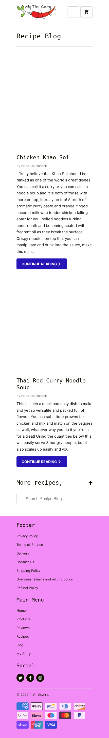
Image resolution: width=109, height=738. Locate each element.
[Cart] (86, 12)
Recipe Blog (38, 36)
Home (21, 610)
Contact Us (25, 562)
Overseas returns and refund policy (44, 579)
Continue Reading (40, 264)
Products (23, 619)
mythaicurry (39, 694)
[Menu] (73, 12)
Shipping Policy (28, 570)
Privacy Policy (27, 536)
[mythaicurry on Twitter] (20, 678)
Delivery (22, 553)
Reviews (23, 628)
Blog (19, 645)
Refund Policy (27, 588)
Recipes (22, 636)
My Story (23, 654)
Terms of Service (29, 545)
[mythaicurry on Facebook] (30, 678)
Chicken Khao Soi (42, 157)
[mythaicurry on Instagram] (40, 678)
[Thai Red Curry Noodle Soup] (54, 323)
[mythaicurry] (36, 15)
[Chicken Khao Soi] (54, 99)
